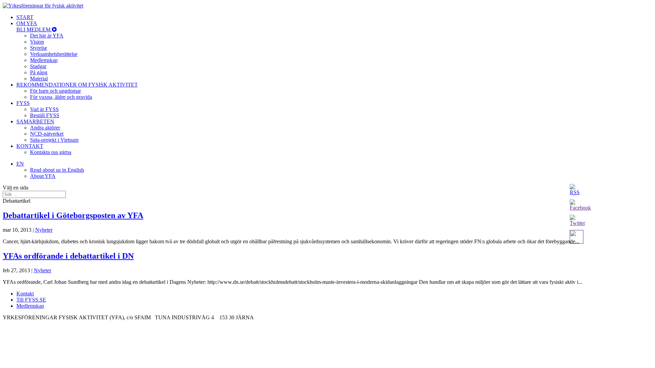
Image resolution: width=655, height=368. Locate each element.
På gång (38, 72)
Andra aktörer (45, 128)
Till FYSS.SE (31, 300)
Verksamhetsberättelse (53, 54)
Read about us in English (57, 170)
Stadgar (38, 66)
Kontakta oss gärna (50, 152)
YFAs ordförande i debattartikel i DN (68, 255)
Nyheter (44, 230)
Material (39, 78)
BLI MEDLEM (34, 29)
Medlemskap (44, 60)
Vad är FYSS (44, 109)
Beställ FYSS (44, 115)
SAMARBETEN (35, 121)
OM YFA (26, 23)
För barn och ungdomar (55, 91)
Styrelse (38, 48)
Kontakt (25, 293)
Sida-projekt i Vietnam (54, 140)
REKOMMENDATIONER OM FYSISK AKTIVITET (77, 85)
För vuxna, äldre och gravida (61, 97)
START (24, 17)
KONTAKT (29, 146)
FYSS (23, 103)
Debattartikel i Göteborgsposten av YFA (73, 215)
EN (20, 164)
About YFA (43, 176)
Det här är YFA (46, 36)
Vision (37, 42)
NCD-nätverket (46, 134)
